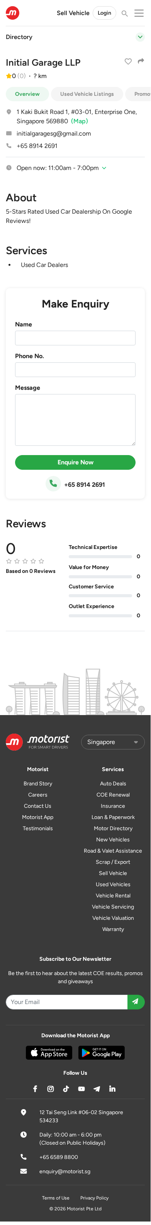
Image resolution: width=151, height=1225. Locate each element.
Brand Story (38, 783)
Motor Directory (113, 828)
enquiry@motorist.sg (64, 1171)
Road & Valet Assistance (113, 851)
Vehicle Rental (113, 895)
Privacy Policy (94, 1198)
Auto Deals (113, 783)
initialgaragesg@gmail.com (54, 133)
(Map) (79, 121)
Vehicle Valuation (113, 918)
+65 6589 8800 (58, 1157)
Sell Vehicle (73, 13)
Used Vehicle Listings (87, 94)
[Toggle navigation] (140, 37)
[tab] (75, 168)
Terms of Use (56, 1198)
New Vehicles (113, 839)
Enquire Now (75, 462)
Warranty (113, 929)
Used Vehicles (113, 884)
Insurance (113, 806)
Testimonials (38, 828)
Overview (27, 94)
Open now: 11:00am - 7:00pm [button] (57, 168)
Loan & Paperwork (113, 817)
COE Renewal (113, 795)
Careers (38, 795)
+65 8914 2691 (37, 146)
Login (104, 13)
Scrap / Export (113, 862)
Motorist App (37, 817)
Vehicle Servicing (113, 907)
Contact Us (37, 806)
